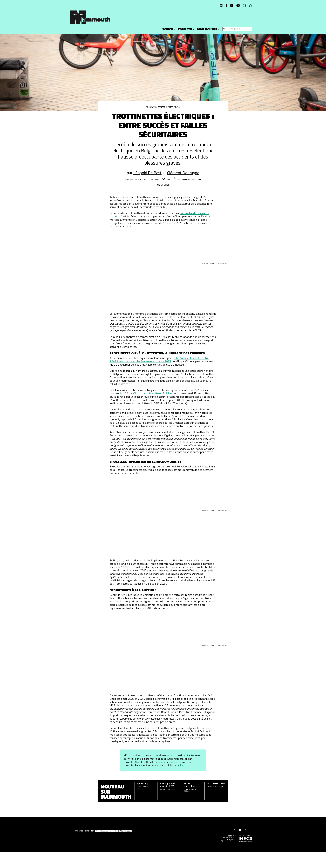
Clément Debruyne (183, 173)
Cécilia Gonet (188, 789)
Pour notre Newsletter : (84, 831)
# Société (160, 107)
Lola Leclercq (211, 786)
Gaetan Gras (164, 789)
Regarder (188, 791)
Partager (155, 179)
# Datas (177, 107)
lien (182, 765)
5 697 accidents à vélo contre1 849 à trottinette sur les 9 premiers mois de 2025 (159, 359)
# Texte (169, 107)
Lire (138, 788)
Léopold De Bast (147, 173)
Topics (167, 29)
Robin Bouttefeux (143, 786)
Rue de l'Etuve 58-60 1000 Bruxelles (229, 838)
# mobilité (151, 107)
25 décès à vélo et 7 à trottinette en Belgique (146, 393)
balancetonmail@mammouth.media (224, 841)
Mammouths (207, 29)
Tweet (168, 179)
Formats (185, 29)
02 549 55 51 (232, 836)
